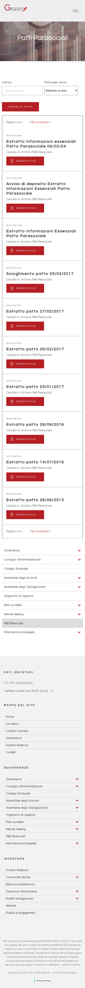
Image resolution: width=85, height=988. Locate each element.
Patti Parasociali (13, 623)
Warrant (11, 905)
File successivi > (40, 122)
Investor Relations (17, 745)
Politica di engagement (20, 912)
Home (10, 716)
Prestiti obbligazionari (19, 898)
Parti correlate (13, 605)
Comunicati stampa (18, 877)
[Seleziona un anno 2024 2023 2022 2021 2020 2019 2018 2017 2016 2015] (61, 90)
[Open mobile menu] (77, 11)
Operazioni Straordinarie (21, 891)
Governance (12, 550)
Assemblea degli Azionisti (20, 577)
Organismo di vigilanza (18, 596)
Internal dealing (14, 614)
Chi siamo (12, 723)
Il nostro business (17, 730)
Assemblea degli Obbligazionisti (24, 586)
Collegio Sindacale (16, 568)
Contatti (11, 752)
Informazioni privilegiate (19, 632)
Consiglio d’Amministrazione (22, 559)
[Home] (16, 11)
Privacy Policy (43, 980)
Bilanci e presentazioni (20, 884)
